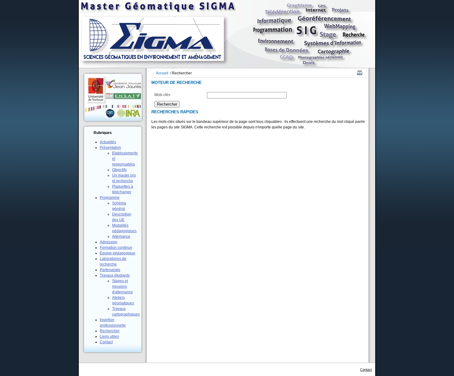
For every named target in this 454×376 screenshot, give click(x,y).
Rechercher (110, 331)
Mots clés (162, 95)
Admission (108, 242)
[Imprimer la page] (358, 74)
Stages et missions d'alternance (122, 286)
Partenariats (110, 270)
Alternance (121, 236)
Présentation (110, 147)
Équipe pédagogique (117, 253)
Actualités (108, 142)
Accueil (162, 73)
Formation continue (116, 247)
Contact (106, 342)
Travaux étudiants (115, 275)
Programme (110, 197)
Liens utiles (109, 336)
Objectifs (119, 170)
